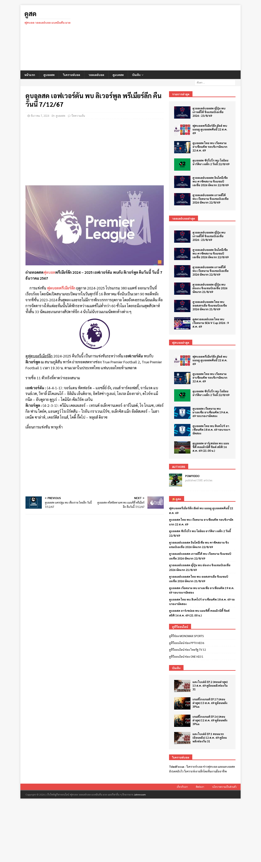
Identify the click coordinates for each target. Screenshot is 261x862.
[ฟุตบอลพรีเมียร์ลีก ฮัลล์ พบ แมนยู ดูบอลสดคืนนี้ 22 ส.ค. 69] (182, 130)
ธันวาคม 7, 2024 (40, 115)
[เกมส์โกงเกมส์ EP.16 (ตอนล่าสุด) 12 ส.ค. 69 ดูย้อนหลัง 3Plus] (182, 721)
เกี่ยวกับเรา (182, 786)
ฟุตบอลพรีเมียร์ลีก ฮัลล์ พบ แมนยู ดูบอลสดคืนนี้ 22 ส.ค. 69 (209, 129)
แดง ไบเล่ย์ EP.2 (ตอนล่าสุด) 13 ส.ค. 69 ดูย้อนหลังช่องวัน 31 (210, 685)
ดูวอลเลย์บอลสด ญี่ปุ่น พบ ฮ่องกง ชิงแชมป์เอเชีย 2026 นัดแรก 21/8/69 (209, 288)
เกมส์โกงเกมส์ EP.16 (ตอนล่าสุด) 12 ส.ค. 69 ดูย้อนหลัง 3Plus (209, 720)
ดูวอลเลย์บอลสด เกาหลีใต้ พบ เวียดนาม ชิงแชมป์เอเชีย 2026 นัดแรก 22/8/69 (210, 198)
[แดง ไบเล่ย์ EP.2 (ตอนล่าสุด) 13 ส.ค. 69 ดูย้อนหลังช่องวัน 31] (182, 686)
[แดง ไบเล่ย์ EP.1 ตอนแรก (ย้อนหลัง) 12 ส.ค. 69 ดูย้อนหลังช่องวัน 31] (182, 738)
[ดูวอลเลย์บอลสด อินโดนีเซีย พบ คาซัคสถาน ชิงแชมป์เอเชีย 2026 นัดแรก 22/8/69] (182, 182)
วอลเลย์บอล (96, 75)
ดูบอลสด (49, 75)
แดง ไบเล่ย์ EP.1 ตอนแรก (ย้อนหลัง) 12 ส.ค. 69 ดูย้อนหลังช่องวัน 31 (209, 737)
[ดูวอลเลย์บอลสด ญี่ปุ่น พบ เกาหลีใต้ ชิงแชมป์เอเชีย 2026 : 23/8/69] (182, 112)
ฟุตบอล (49, 272)
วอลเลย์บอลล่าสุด (183, 218)
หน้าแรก (29, 75)
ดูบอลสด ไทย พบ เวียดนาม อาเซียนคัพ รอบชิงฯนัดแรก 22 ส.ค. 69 (209, 146)
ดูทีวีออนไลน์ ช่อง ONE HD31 (186, 656)
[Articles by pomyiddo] (175, 484)
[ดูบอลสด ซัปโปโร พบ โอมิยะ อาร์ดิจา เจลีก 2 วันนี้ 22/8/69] (182, 164)
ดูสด (178, 499)
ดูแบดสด (118, 75)
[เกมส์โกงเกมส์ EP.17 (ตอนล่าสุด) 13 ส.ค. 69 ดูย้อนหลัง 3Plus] (182, 703)
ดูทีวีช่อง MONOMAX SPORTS (186, 636)
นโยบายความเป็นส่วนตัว (224, 786)
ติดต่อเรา (200, 786)
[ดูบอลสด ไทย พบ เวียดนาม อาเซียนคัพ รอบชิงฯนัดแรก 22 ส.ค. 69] (182, 147)
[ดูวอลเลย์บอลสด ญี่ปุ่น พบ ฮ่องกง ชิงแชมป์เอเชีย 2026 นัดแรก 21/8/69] (182, 289)
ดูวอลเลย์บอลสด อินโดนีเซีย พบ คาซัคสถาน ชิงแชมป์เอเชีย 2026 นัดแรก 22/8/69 (210, 181)
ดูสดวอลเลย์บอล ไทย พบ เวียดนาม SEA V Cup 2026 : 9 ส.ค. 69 (210, 322)
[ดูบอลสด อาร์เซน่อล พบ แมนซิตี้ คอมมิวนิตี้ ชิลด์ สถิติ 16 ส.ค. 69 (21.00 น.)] (182, 447)
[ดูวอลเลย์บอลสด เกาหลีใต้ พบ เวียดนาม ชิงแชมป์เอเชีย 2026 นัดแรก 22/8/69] (182, 199)
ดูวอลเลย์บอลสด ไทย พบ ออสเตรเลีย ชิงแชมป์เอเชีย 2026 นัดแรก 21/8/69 (209, 305)
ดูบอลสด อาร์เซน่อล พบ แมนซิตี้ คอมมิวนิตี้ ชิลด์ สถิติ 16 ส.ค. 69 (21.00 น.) (210, 446)
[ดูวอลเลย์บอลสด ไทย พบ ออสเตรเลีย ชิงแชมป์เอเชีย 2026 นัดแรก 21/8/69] (182, 306)
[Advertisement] (166, 37)
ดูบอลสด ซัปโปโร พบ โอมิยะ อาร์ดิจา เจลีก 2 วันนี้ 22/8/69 (210, 162)
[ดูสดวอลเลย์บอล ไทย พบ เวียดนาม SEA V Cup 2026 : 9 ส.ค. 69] (182, 323)
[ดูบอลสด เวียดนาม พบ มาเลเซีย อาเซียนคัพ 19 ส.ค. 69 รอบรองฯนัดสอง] (182, 413)
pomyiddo (192, 476)
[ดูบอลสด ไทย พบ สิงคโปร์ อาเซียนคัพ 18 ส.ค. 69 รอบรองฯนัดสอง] (182, 430)
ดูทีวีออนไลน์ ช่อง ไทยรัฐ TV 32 (187, 649)
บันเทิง (136, 75)
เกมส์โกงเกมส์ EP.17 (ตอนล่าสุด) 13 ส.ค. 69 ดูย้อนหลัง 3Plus (209, 702)
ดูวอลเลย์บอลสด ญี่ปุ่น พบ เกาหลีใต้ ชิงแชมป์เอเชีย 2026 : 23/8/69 (209, 111)
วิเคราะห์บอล (71, 75)
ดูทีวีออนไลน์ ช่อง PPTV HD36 (186, 643)
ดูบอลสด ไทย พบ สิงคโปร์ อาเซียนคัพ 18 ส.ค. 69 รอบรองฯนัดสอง (211, 429)
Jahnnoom (140, 794)
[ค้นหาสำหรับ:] (215, 82)
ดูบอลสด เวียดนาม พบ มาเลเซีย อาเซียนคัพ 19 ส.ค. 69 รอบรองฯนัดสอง (210, 412)
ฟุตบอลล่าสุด (180, 342)
